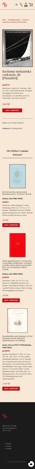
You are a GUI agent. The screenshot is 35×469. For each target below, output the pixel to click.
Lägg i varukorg (12, 110)
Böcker (8, 444)
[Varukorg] (31, 5)
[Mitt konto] (26, 5)
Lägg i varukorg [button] (11, 225)
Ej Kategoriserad (14, 20)
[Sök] (21, 5)
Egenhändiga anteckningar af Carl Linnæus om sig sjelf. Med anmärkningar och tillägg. (17, 338)
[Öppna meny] (16, 4)
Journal (8, 446)
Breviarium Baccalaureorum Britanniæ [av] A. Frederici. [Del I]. (16, 193)
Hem (3, 20)
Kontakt (8, 448)
